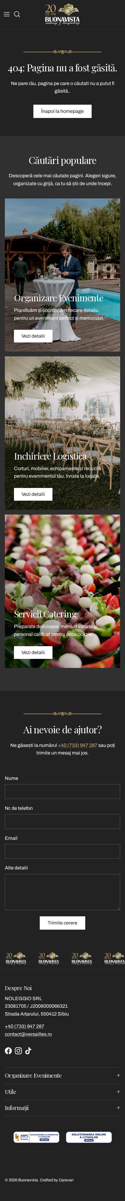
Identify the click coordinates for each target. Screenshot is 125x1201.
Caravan (66, 1180)
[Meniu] (6, 14)
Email (11, 838)
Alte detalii (16, 867)
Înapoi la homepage (62, 111)
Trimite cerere (62, 922)
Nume (11, 778)
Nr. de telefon (19, 808)
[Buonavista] (62, 14)
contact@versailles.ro (28, 1034)
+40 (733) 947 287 (77, 745)
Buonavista (28, 1180)
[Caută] (20, 14)
